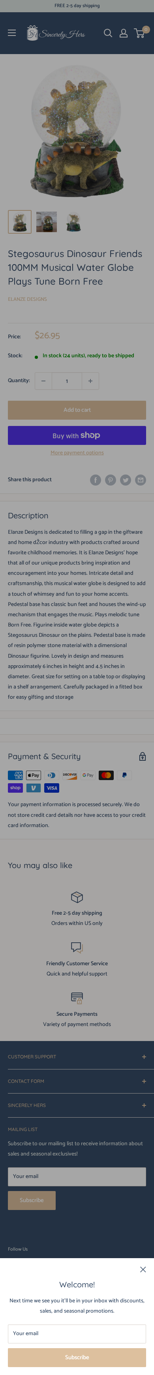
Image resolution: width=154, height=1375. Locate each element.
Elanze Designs (27, 299)
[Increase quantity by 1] (90, 381)
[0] (140, 33)
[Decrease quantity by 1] (43, 381)
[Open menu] (12, 33)
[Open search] (108, 33)
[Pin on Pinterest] (110, 480)
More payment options (77, 453)
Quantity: (19, 380)
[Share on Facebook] (95, 480)
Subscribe (77, 1357)
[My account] (124, 33)
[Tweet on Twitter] (125, 480)
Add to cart (77, 410)
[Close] (143, 1269)
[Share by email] (140, 480)
